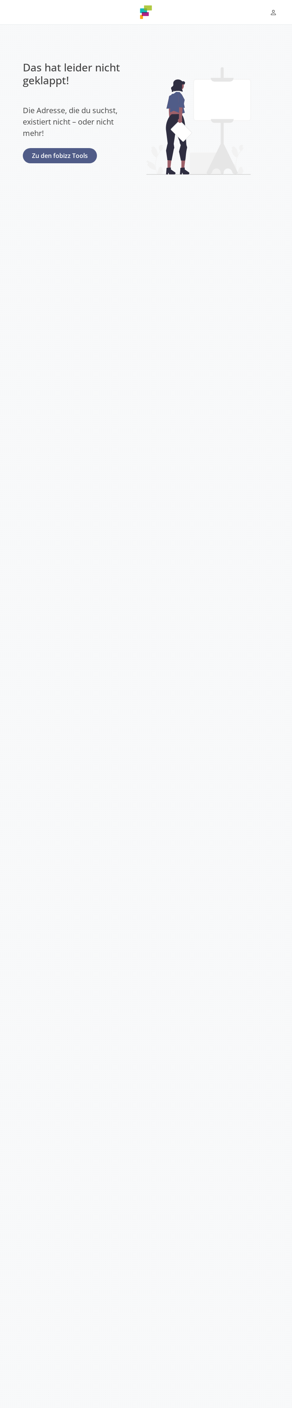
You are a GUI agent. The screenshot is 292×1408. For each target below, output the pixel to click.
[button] (273, 12)
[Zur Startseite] (146, 12)
